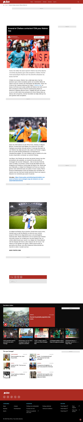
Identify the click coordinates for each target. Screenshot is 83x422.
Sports (54, 1)
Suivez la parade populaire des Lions (40, 318)
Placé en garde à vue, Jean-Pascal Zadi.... (18, 357)
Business (50, 1)
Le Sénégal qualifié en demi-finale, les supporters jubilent (57, 341)
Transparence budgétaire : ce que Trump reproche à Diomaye (45, 366)
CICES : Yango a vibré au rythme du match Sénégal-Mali (41, 342)
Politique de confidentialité (32, 406)
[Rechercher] (78, 1)
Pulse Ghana (63, 408)
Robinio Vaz (38, 85)
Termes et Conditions (47, 408)
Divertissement (38, 1)
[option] (10, 338)
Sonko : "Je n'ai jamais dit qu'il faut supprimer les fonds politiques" (44, 358)
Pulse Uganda (74, 407)
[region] (41, 338)
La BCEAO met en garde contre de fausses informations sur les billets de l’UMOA (44, 375)
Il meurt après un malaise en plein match (18, 374)
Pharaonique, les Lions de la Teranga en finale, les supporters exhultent (25, 342)
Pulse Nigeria (64, 406)
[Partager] (47, 37)
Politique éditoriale (47, 406)
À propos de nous (30, 408)
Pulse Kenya (63, 411)
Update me (13, 281)
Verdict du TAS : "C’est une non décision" (18, 366)
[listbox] (41, 338)
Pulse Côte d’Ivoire (74, 410)
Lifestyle (44, 1)
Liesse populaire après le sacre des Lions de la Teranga (9, 342)
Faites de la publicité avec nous (31, 411)
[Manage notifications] (80, 420)
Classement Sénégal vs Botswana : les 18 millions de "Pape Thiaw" (72, 342)
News (32, 1)
